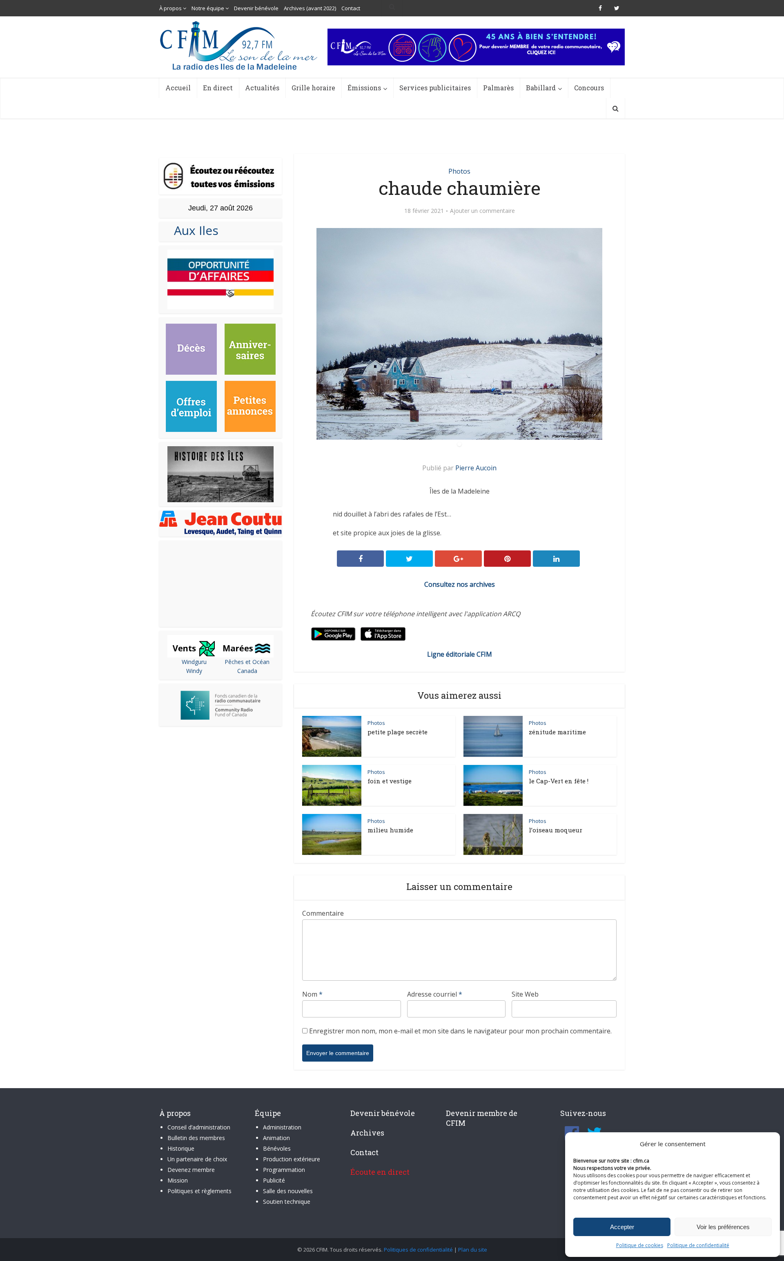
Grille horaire (313, 87)
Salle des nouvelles (288, 1191)
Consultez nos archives (459, 584)
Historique (180, 1148)
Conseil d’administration (198, 1127)
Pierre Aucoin (476, 467)
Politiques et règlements (199, 1191)
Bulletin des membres (196, 1138)
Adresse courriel (434, 994)
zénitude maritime (557, 732)
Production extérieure (291, 1159)
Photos (459, 171)
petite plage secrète (398, 732)
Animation (276, 1138)
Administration (282, 1127)
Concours (589, 87)
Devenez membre (191, 1170)
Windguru (194, 662)
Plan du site (472, 1249)
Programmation (284, 1170)
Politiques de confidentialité (418, 1249)
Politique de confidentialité (698, 1245)
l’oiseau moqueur (555, 830)
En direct (218, 87)
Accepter (622, 1226)
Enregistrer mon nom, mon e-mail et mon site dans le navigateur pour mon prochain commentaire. (460, 1030)
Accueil (178, 87)
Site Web (525, 994)
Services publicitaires (435, 87)
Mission (177, 1180)
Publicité (274, 1180)
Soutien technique (286, 1201)
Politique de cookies (639, 1245)
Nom (312, 994)
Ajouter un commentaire (482, 211)
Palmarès (498, 87)
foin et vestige (390, 781)
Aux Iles (192, 230)
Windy (194, 671)
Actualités (262, 87)
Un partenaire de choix (197, 1159)
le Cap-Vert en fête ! (558, 781)
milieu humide (390, 830)
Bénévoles (277, 1148)
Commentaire (323, 913)
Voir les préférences (723, 1226)
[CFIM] (239, 45)
